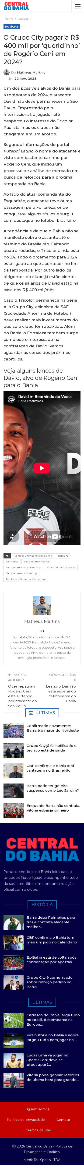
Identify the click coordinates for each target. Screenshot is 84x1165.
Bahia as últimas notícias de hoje (33, 555)
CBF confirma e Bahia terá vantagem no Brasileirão (50, 768)
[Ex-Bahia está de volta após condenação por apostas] (14, 962)
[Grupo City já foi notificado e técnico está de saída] (14, 750)
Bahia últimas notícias (37, 561)
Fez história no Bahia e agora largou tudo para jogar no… (53, 1037)
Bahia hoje (12, 561)
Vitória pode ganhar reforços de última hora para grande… (53, 1077)
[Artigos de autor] (42, 605)
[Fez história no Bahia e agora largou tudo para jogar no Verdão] (14, 1040)
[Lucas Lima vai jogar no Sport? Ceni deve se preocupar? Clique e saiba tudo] (14, 1060)
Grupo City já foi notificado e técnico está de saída (52, 747)
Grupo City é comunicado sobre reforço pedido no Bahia (50, 982)
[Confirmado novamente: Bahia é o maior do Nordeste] (14, 731)
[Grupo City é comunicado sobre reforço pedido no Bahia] (14, 982)
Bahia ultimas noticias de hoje (23, 567)
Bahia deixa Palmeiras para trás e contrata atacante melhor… (51, 922)
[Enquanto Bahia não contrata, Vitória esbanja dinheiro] (14, 810)
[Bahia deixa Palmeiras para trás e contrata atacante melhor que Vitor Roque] (14, 922)
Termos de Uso (38, 1130)
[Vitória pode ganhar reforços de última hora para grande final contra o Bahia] (14, 1080)
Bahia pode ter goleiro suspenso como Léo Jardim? (53, 788)
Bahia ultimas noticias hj (60, 567)
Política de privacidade (26, 1120)
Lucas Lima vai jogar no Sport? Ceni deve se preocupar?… (47, 1060)
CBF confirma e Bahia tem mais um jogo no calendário (52, 939)
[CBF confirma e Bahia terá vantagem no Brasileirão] (14, 770)
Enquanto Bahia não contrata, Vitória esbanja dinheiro (53, 807)
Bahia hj (63, 555)
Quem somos (38, 1109)
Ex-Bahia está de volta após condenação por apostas (51, 959)
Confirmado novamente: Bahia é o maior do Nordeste (53, 728)
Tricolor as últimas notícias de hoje (26, 579)
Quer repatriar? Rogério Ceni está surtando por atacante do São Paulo (22, 696)
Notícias (11, 26)
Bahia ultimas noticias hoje (22, 573)
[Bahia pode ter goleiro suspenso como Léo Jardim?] (14, 791)
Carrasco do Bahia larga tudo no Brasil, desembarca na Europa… (53, 1020)
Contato (63, 1120)
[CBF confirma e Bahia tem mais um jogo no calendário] (14, 942)
